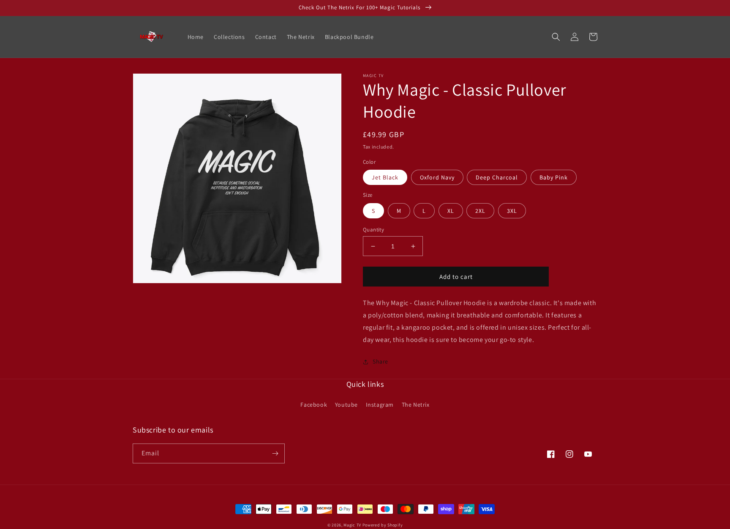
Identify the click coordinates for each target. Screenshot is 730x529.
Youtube (346, 404)
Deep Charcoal (497, 177)
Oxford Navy (437, 177)
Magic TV (352, 525)
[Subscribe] (275, 453)
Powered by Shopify (382, 525)
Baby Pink (553, 177)
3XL (512, 211)
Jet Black (385, 177)
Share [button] (380, 361)
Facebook (313, 404)
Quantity (373, 229)
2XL (480, 211)
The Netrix (416, 404)
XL (450, 211)
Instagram (380, 404)
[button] (556, 37)
